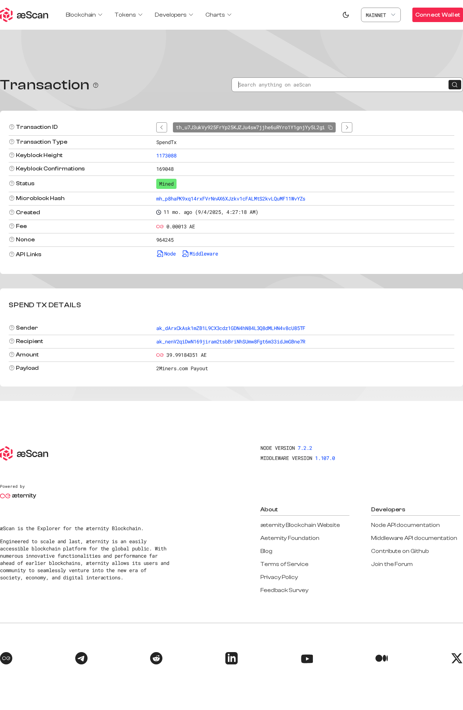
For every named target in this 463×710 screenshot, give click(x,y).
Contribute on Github (400, 551)
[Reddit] (156, 659)
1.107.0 (325, 458)
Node (170, 253)
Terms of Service (284, 564)
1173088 (166, 155)
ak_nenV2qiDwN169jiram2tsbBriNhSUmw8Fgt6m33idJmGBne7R (230, 341)
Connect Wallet (437, 15)
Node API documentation (405, 525)
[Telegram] (81, 659)
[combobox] (381, 15)
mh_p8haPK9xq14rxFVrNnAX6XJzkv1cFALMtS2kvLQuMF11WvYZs (230, 198)
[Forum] (6, 659)
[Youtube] (307, 659)
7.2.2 (305, 447)
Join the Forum (392, 564)
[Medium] (381, 659)
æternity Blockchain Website (300, 525)
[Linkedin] (231, 659)
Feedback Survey (284, 590)
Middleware (204, 253)
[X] (457, 659)
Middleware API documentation (414, 538)
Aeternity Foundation (289, 538)
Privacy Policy (279, 577)
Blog (266, 551)
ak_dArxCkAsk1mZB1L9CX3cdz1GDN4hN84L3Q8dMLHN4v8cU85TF (230, 328)
